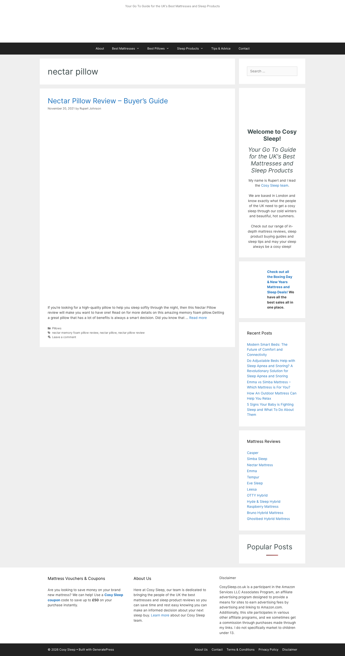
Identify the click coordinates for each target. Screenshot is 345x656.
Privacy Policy (268, 649)
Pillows (56, 328)
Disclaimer (289, 649)
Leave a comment (64, 337)
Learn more (160, 615)
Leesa (252, 489)
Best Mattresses (123, 48)
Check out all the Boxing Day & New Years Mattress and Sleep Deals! (279, 282)
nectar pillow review (131, 332)
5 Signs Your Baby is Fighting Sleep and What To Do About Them (270, 409)
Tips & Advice (221, 48)
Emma (252, 471)
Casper (252, 453)
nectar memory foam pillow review (75, 332)
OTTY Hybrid (257, 495)
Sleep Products (188, 48)
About (100, 48)
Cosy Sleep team (274, 185)
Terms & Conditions (241, 649)
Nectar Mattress (260, 465)
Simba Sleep (257, 459)
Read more (198, 318)
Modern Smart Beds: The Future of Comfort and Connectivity (267, 349)
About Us (201, 649)
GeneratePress (103, 649)
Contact (244, 48)
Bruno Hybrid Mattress (265, 513)
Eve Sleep (255, 483)
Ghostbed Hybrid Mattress (268, 519)
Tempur (253, 477)
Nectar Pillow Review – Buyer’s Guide (108, 101)
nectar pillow (108, 332)
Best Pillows (156, 48)
